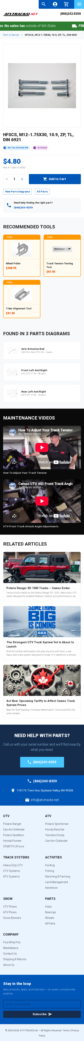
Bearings (50, 912)
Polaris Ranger (12, 823)
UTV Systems (11, 870)
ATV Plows (10, 912)
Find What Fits (12, 942)
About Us (8, 964)
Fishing (49, 870)
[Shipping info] (66, 26)
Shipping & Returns (14, 959)
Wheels (49, 917)
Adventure (51, 887)
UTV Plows (10, 906)
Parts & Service (11, 34)
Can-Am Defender (14, 829)
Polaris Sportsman (57, 823)
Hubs (48, 906)
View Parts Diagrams (17, 191)
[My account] (55, 4)
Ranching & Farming (57, 876)
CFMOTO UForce (13, 846)
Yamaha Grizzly (54, 835)
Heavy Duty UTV (13, 865)
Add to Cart (57, 179)
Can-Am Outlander (56, 840)
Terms (66, 1030)
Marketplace (10, 948)
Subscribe (40, 1014)
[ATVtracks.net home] (20, 16)
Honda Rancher (54, 829)
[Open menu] (79, 4)
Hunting (50, 865)
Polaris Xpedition (13, 835)
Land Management (56, 882)
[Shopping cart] (66, 4)
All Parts (42, 191)
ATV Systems (11, 876)
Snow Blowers (12, 917)
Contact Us (10, 953)
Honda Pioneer (12, 840)
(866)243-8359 (70, 13)
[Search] (43, 4)
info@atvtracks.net (45, 800)
